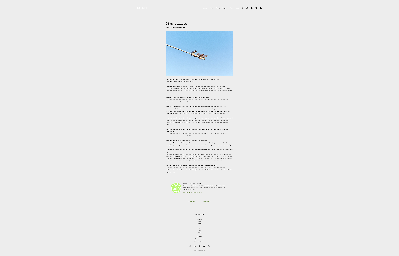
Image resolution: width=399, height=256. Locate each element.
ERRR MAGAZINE (142, 8)
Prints (199, 230)
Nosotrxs (199, 236)
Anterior (192, 201)
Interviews (199, 219)
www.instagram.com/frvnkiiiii (192, 192)
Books (199, 232)
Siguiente (206, 201)
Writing (199, 223)
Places (199, 221)
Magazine (199, 228)
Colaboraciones (199, 239)
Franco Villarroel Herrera (175, 27)
